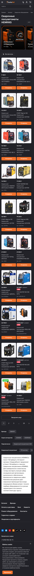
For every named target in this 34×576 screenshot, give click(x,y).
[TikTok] (17, 530)
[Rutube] (24, 530)
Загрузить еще (16, 417)
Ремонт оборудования (9, 511)
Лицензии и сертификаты (10, 519)
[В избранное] (14, 60)
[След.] (29, 423)
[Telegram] (6, 530)
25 (24, 423)
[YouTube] (10, 530)
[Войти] (27, 2)
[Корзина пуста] (30, 2)
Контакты (23, 511)
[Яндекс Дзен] (21, 530)
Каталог (4, 503)
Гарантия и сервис (8, 515)
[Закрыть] (30, 543)
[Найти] (30, 6)
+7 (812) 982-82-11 (7, 540)
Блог (19, 507)
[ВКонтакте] (2, 530)
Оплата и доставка (8, 507)
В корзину (9, 88)
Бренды (13, 503)
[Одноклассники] (13, 530)
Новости (27, 507)
